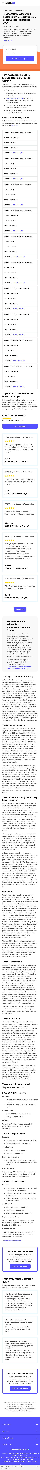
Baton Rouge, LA (19, 360)
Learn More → (8, 40)
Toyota (16, 10)
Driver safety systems (14, 98)
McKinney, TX (18, 153)
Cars (10, 10)
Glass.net (14, 125)
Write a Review (20, 426)
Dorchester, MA (19, 309)
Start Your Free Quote (20, 59)
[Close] (36, 1466)
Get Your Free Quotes (20, 1266)
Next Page (20, 609)
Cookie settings (5, 1468)
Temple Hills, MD (19, 257)
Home (5, 10)
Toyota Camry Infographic (12, 1240)
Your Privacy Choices (19, 1449)
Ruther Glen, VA (19, 386)
